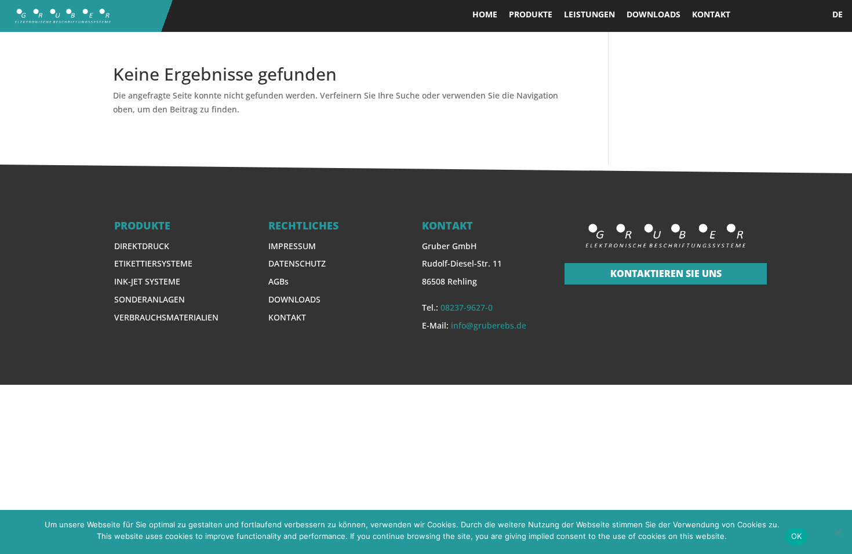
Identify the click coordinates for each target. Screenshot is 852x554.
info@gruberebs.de (488, 325)
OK (796, 536)
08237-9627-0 (466, 307)
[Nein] (837, 532)
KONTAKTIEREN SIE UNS (666, 273)
